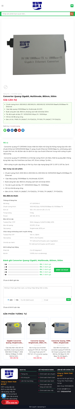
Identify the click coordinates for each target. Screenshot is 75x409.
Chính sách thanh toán (47, 377)
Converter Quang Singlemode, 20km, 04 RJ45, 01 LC (37, 342)
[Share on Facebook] (8, 130)
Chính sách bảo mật (46, 390)
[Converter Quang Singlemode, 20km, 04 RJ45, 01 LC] (37, 328)
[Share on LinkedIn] (22, 130)
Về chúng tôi (25, 377)
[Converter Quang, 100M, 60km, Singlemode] (61, 328)
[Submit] (72, 14)
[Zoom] (5, 87)
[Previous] (3, 339)
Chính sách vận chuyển (47, 374)
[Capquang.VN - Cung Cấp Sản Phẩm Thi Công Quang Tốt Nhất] (37, 6)
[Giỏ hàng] (72, 5)
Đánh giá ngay (62, 270)
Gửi (68, 299)
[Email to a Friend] (15, 130)
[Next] (71, 339)
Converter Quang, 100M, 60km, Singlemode (61, 342)
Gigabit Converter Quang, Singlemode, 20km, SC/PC (14, 342)
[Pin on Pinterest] (19, 130)
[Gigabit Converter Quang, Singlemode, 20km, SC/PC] (14, 328)
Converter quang (16, 93)
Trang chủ (6, 93)
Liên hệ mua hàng (27, 381)
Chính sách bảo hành (47, 381)
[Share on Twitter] (12, 130)
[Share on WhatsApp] (4, 130)
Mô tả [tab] (5, 143)
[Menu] (2, 5)
